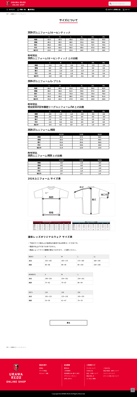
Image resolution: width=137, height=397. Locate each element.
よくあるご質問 (90, 378)
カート (127, 9)
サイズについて (90, 368)
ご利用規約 (67, 371)
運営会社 (66, 368)
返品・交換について (92, 373)
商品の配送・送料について (111, 371)
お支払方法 (89, 371)
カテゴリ (12, 9)
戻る (68, 322)
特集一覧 (23, 9)
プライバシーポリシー (70, 376)
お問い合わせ (68, 378)
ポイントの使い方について (111, 376)
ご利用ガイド (13, 14)
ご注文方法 (106, 368)
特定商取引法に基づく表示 (71, 373)
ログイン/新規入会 (114, 9)
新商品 (32, 9)
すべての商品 (43, 371)
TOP (7, 14)
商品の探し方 (90, 376)
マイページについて (109, 373)
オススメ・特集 (43, 373)
